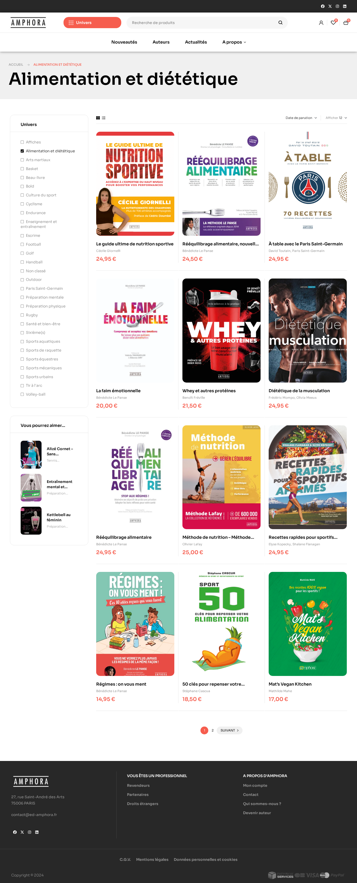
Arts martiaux (38, 160)
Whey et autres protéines (209, 391)
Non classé (36, 271)
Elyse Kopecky (280, 544)
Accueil (16, 64)
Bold (30, 186)
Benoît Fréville (193, 398)
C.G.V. (125, 859)
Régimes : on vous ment (121, 684)
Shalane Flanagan (306, 544)
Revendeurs (138, 785)
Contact (250, 794)
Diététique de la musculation (299, 391)
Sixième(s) (35, 332)
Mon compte (255, 785)
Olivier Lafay (192, 544)
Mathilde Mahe (280, 691)
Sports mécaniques (44, 368)
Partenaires (138, 794)
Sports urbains (39, 376)
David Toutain (280, 251)
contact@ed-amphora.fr (34, 814)
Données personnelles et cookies (206, 859)
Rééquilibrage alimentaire (124, 537)
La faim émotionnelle (118, 391)
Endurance (36, 212)
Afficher (332, 118)
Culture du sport (41, 195)
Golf (30, 253)
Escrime (33, 235)
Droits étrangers (142, 803)
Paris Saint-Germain (308, 251)
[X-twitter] (330, 6)
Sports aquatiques (43, 341)
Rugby (32, 315)
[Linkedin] (344, 6)
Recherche (280, 23)
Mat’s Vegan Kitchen (290, 684)
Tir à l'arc (34, 385)
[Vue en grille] (98, 117)
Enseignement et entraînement (39, 224)
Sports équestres (42, 359)
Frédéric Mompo (282, 398)
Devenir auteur (257, 813)
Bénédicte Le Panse (197, 251)
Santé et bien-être (43, 324)
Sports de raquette (43, 350)
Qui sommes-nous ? (262, 803)
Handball (34, 262)
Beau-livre (35, 177)
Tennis (52, 460)
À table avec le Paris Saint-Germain (306, 244)
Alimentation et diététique (50, 151)
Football (33, 244)
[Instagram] (337, 6)
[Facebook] (322, 6)
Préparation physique (46, 306)
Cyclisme (34, 204)
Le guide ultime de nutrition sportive (135, 244)
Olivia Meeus (306, 398)
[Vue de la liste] (103, 117)
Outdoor (34, 279)
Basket (32, 168)
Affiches (33, 142)
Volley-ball (35, 394)
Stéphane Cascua (196, 691)
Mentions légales (152, 859)
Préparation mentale (45, 297)
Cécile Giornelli (108, 251)
